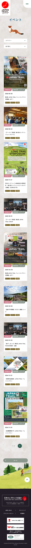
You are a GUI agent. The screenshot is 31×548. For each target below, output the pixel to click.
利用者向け (8, 90)
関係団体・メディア (18, 90)
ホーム (15, 460)
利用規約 (22, 513)
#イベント (8, 102)
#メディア (13, 102)
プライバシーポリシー (8, 513)
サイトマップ (22, 510)
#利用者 (17, 102)
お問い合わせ (9, 510)
